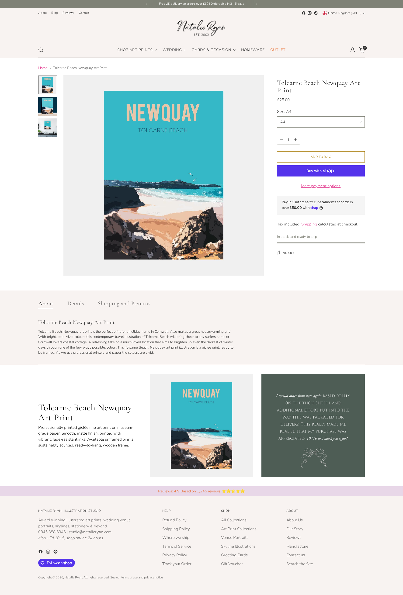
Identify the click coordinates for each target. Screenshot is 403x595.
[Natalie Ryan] (201, 29)
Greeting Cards (234, 555)
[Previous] (146, 4)
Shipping (309, 224)
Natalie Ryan (73, 577)
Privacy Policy (174, 555)
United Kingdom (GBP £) (344, 13)
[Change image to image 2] (47, 106)
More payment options (320, 186)
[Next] (256, 4)
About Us (294, 520)
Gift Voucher (232, 564)
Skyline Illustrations (238, 546)
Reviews (293, 537)
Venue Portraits (234, 537)
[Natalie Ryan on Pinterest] (316, 13)
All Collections (234, 520)
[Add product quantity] (295, 140)
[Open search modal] (40, 50)
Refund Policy (174, 520)
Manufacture (297, 546)
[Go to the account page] (352, 50)
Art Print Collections (239, 529)
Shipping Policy (176, 529)
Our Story (294, 529)
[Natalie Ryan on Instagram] (310, 13)
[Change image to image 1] (47, 85)
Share (288, 253)
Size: (284, 111)
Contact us (295, 555)
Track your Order (176, 564)
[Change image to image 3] (47, 127)
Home (43, 68)
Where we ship (175, 537)
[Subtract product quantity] (281, 140)
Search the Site (299, 564)
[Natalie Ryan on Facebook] (304, 13)
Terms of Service (176, 546)
